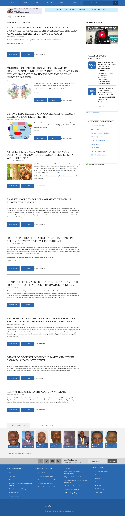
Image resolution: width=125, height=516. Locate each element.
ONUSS (93, 158)
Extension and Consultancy (45, 483)
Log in (27, 54)
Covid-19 (74, 2)
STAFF (25, 2)
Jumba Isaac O (82, 446)
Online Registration (98, 9)
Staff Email (98, 485)
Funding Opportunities (101, 471)
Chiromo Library (14, 496)
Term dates (12, 476)
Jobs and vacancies (14, 473)
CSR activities (42, 473)
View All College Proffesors (19, 453)
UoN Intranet (98, 492)
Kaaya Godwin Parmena (96, 445)
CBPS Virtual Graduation (98, 155)
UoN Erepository (14, 492)
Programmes (70, 9)
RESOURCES (50, 2)
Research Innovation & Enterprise (18, 489)
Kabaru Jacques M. (110, 445)
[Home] (10, 10)
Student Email (95, 144)
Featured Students (45, 425)
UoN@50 (62, 2)
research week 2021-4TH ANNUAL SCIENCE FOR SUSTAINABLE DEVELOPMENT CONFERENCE (107, 66)
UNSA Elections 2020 (97, 125)
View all (101, 106)
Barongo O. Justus (54, 445)
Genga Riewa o (68, 446)
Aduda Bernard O (28, 446)
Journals (97, 482)
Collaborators (98, 475)
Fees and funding (14, 480)
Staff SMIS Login (100, 489)
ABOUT (58, 9)
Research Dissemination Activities (47, 487)
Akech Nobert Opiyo (40, 445)
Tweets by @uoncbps (92, 112)
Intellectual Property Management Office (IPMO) (20, 484)
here (22, 43)
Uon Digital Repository (98, 151)
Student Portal (95, 147)
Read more (14, 55)
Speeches (97, 478)
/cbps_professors (18, 425)
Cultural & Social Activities (45, 476)
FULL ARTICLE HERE (53, 172)
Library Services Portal (98, 140)
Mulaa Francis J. (13, 446)
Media (113, 9)
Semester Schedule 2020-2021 (100, 133)
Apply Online (95, 129)
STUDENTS (13, 2)
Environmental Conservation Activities (48, 480)
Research (83, 9)
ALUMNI (37, 2)
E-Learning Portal (96, 137)
